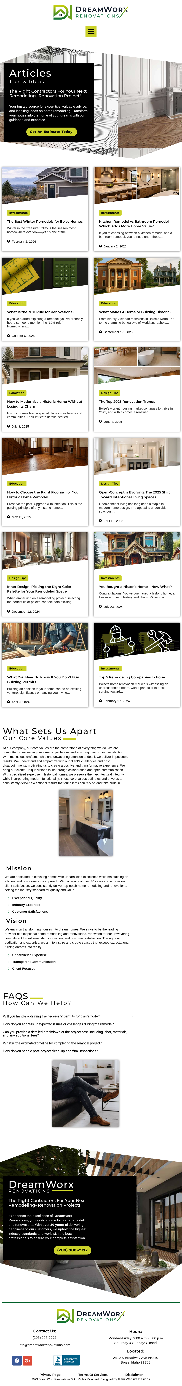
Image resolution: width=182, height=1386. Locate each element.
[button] (91, 31)
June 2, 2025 (112, 421)
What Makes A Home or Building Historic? (135, 312)
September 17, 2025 (118, 332)
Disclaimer (134, 1375)
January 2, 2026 (115, 246)
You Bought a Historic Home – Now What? (135, 587)
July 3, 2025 (20, 426)
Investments (18, 212)
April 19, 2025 (113, 521)
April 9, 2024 (20, 702)
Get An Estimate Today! (52, 132)
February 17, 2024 (116, 701)
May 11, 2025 (21, 517)
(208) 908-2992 (72, 1250)
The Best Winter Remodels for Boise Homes (45, 221)
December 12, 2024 (25, 611)
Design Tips (109, 393)
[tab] (68, 1017)
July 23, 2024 (113, 607)
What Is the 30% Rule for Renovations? (40, 312)
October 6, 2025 (23, 336)
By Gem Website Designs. (132, 1379)
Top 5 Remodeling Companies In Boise (132, 677)
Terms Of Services (93, 1375)
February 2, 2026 (23, 241)
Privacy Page (50, 1375)
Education (16, 303)
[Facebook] (17, 1361)
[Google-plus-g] (27, 1361)
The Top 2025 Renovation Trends (127, 401)
